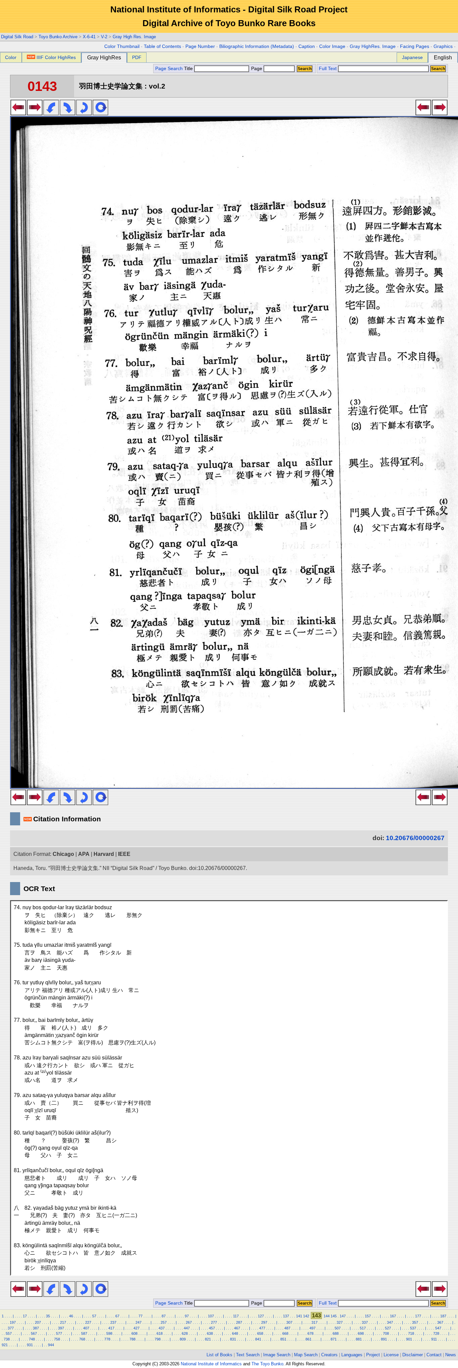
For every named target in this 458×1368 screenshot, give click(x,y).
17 (25, 1316)
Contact (434, 1354)
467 (237, 1328)
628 (185, 1333)
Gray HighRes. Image (373, 46)
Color (10, 57)
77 (140, 1316)
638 (210, 1333)
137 (286, 1316)
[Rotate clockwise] (67, 113)
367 (440, 1322)
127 (261, 1316)
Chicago (63, 854)
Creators (329, 1354)
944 (51, 1345)
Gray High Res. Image (134, 36)
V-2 (104, 36)
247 (138, 1322)
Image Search (276, 1354)
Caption (306, 46)
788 (132, 1339)
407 (86, 1328)
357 (415, 1322)
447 (187, 1328)
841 (258, 1339)
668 (285, 1333)
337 (365, 1322)
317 (314, 1322)
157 (368, 1316)
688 (336, 1333)
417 (111, 1328)
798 (158, 1339)
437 (162, 1328)
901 (409, 1339)
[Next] (35, 113)
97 (187, 1316)
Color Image (332, 46)
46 (71, 1316)
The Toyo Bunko (267, 1363)
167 (393, 1316)
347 (390, 1322)
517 (363, 1328)
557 (9, 1333)
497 (312, 1328)
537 (413, 1328)
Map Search (306, 1354)
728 (436, 1333)
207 (38, 1322)
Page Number (200, 46)
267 (189, 1322)
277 (214, 1322)
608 (134, 1333)
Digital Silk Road (17, 36)
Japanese (412, 57)
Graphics (443, 46)
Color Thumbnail (121, 46)
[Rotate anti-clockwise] (51, 113)
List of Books (219, 1354)
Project (373, 1354)
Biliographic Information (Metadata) (256, 46)
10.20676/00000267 (415, 837)
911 (434, 1339)
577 (59, 1333)
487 (287, 1328)
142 (306, 1316)
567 (34, 1333)
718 (411, 1333)
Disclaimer (412, 1354)
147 (343, 1316)
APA (84, 854)
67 (117, 1316)
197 (13, 1322)
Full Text (328, 68)
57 (94, 1316)
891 (384, 1339)
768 (82, 1339)
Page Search (169, 68)
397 (61, 1328)
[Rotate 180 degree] (84, 113)
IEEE (124, 854)
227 (88, 1322)
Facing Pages (414, 46)
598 (109, 1333)
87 (164, 1316)
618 (160, 1333)
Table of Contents (162, 46)
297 (264, 1322)
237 (113, 1322)
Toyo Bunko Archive (58, 36)
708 (386, 1333)
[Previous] (18, 113)
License (391, 1354)
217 (63, 1322)
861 (308, 1339)
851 (283, 1339)
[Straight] (100, 113)
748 (32, 1339)
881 (359, 1339)
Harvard (104, 854)
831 (233, 1339)
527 (388, 1328)
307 (289, 1322)
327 (340, 1322)
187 (443, 1316)
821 (208, 1339)
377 (11, 1328)
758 (57, 1339)
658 (260, 1333)
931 (30, 1345)
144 (327, 1316)
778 (107, 1339)
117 (236, 1316)
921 (5, 1345)
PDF (136, 57)
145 (334, 1316)
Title (189, 68)
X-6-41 (89, 36)
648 (235, 1333)
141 (299, 1316)
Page (257, 68)
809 (183, 1339)
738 (7, 1339)
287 (239, 1322)
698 (361, 1333)
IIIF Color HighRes (56, 57)
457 (212, 1328)
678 (310, 1333)
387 (36, 1328)
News (450, 1354)
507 (338, 1328)
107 (211, 1316)
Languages (351, 1354)
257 (164, 1322)
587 (84, 1333)
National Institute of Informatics (211, 1363)
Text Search (248, 1354)
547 (438, 1328)
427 (136, 1328)
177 (418, 1316)
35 (48, 1316)
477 (262, 1328)
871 (334, 1339)
